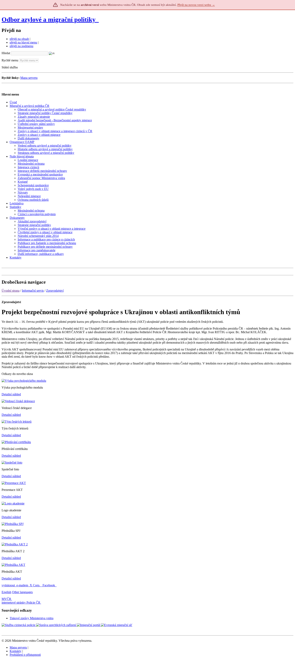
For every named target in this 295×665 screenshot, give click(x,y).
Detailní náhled (11, 394)
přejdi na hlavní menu (23, 42)
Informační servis (33, 290)
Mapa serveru (29, 77)
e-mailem (22, 585)
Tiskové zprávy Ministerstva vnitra (31, 618)
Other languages (22, 592)
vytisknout (8, 585)
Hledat (6, 53)
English (6, 592)
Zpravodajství (55, 290)
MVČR (6, 599)
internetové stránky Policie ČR (21, 602)
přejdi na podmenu (21, 46)
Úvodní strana (10, 290)
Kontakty (15, 651)
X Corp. (35, 585)
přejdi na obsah (19, 39)
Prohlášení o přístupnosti (25, 654)
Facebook (49, 585)
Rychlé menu (10, 60)
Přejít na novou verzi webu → (196, 4)
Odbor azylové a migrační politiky (49, 19)
